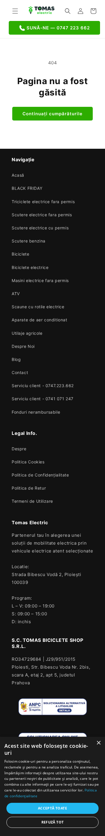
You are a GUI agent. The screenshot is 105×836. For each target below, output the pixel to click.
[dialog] (52, 786)
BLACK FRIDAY (27, 188)
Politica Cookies (28, 461)
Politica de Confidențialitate (40, 474)
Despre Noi (23, 346)
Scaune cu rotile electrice (38, 306)
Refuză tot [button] (52, 822)
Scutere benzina (29, 240)
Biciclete (20, 253)
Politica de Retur (29, 488)
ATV (16, 293)
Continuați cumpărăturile (52, 113)
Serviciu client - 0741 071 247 (43, 398)
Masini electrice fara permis (40, 280)
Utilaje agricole (27, 333)
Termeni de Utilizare (32, 501)
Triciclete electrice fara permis (43, 201)
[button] (15, 11)
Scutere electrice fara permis (42, 214)
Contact (20, 372)
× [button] (98, 743)
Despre (19, 448)
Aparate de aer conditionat (39, 319)
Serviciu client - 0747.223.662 (43, 385)
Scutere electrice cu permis (40, 227)
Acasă (18, 175)
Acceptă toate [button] (52, 808)
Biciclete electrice (30, 267)
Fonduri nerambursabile (36, 412)
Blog (16, 359)
